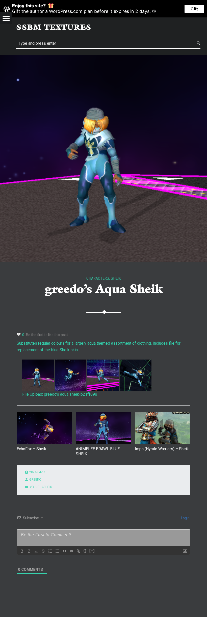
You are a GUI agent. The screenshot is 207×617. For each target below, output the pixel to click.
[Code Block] (71, 551)
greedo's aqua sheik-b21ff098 (70, 394)
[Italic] (29, 551)
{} (85, 551)
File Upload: (32, 394)
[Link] (78, 551)
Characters (97, 278)
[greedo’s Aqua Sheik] (103, 58)
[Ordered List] (50, 551)
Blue (35, 487)
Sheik (116, 278)
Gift (194, 8)
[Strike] (43, 551)
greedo (35, 479)
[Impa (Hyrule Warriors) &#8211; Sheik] (162, 428)
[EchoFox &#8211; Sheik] (44, 428)
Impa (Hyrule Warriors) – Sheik (162, 448)
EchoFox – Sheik (31, 448)
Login (185, 518)
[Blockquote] (64, 551)
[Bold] (21, 551)
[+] (92, 551)
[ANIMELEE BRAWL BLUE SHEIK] (103, 428)
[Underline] (36, 551)
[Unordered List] (57, 551)
